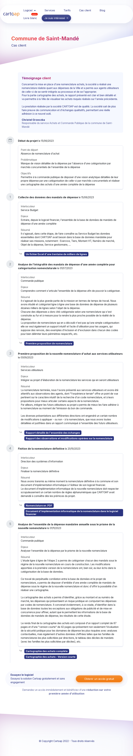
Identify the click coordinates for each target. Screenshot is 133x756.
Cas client (85, 10)
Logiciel (28, 10)
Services (49, 10)
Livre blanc (30, 17)
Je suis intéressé (55, 18)
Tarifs (67, 10)
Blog (102, 10)
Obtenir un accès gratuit (99, 678)
